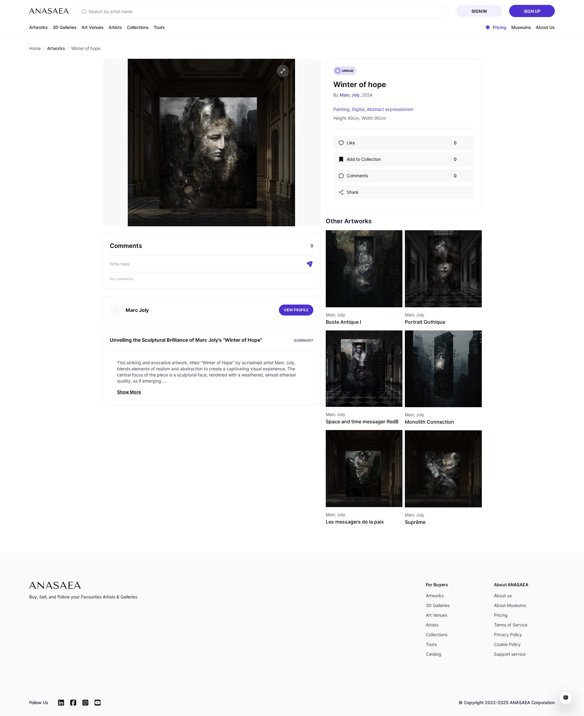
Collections (138, 27)
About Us (545, 27)
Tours (159, 27)
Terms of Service (510, 624)
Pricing (501, 615)
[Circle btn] (353, 296)
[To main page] (49, 11)
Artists (115, 27)
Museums (521, 27)
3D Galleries (65, 27)
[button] (84, 11)
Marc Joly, (350, 94)
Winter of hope (85, 48)
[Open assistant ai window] (566, 698)
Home (35, 48)
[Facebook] (73, 702)
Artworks (38, 27)
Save (370, 296)
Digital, (359, 109)
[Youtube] (97, 702)
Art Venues (93, 27)
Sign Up (532, 11)
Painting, (342, 109)
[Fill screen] (283, 71)
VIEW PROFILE (296, 310)
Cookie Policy (507, 644)
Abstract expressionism (390, 109)
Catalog (433, 654)
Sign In (479, 11)
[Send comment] (309, 264)
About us (503, 595)
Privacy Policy (508, 634)
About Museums (510, 605)
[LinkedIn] (61, 702)
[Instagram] (85, 702)
